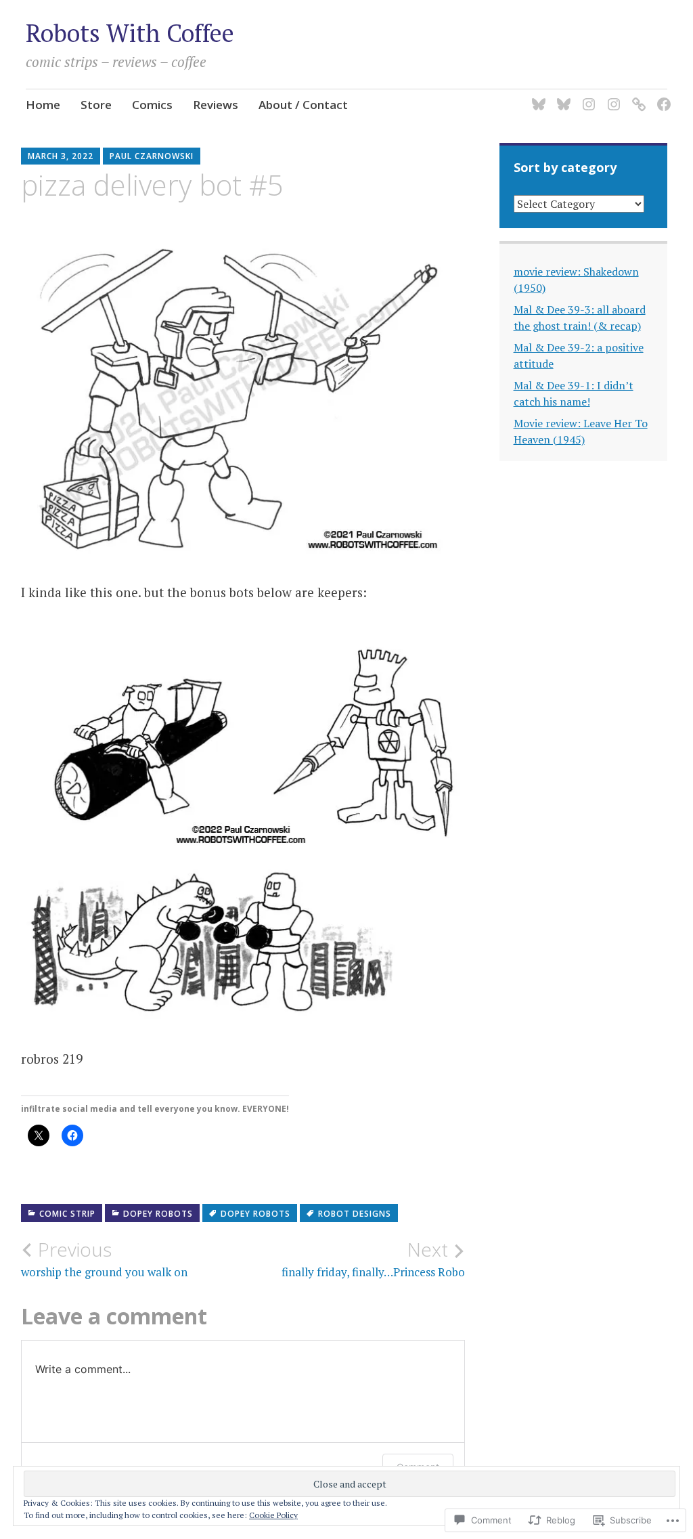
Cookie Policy (273, 1515)
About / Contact (303, 104)
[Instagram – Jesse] (611, 96)
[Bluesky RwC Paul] (536, 96)
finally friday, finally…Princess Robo (373, 1258)
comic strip (67, 1213)
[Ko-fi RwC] (636, 96)
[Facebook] (661, 96)
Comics (152, 104)
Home (43, 104)
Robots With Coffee (130, 33)
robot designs (354, 1213)
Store (96, 104)
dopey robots (158, 1213)
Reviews (215, 104)
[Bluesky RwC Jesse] (561, 96)
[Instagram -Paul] (586, 96)
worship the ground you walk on (104, 1258)
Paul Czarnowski (152, 156)
